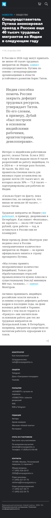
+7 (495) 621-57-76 (20, 480)
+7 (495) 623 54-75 (20, 491)
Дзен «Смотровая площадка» (25, 376)
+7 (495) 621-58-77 (20, 489)
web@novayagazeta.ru (22, 362)
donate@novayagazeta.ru (23, 447)
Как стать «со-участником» (24, 440)
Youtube (15, 380)
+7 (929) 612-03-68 (29, 450)
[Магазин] (39, 4)
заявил (34, 64)
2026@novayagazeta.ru (22, 473)
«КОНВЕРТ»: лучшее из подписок (22, 392)
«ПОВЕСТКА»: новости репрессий (22, 398)
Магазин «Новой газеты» (23, 425)
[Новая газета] (5, 4)
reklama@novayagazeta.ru (24, 482)
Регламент (16, 429)
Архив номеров (19, 422)
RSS (13, 404)
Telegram (16, 373)
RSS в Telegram (18, 407)
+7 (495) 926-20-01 (20, 470)
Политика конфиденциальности (19, 508)
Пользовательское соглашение (15, 507)
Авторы (15, 419)
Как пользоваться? (20, 356)
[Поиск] (46, 4)
